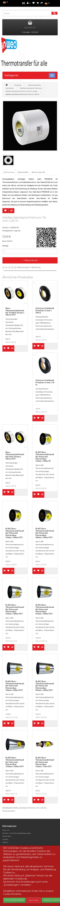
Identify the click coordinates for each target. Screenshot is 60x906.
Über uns (5, 830)
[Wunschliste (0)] (33, 3)
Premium (32, 808)
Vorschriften (6, 836)
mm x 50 (39, 808)
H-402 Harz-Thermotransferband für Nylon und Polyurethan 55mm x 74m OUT (45, 762)
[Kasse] (42, 3)
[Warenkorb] (38, 3)
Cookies (5, 839)
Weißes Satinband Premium (31, 88)
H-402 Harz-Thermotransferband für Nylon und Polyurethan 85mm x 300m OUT (45, 685)
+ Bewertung (35, 267)
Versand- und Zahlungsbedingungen (16, 833)
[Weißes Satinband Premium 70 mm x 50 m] (30, 125)
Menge (5, 246)
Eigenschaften (23, 172)
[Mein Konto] (28, 3)
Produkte (17, 85)
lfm (45, 808)
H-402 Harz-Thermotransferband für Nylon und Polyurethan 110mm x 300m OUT (15, 762)
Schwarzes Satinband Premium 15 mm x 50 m (45, 382)
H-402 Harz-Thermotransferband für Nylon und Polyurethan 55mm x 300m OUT (15, 609)
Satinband (10, 88)
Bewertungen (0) (38, 172)
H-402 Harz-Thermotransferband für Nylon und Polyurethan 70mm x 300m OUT (15, 685)
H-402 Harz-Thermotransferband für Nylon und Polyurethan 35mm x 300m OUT (15, 533)
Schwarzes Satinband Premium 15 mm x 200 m (45, 310)
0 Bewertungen (23, 267)
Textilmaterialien (34, 85)
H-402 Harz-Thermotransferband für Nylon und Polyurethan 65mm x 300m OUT (45, 609)
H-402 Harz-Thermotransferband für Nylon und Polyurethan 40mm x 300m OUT (45, 533)
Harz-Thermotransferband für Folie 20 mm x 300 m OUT (15, 455)
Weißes (15, 808)
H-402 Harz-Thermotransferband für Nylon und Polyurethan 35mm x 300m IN (45, 456)
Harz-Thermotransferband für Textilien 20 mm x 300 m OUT (15, 311)
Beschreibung (9, 172)
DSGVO (5, 842)
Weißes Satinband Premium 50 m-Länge (21, 91)
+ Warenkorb (30, 260)
